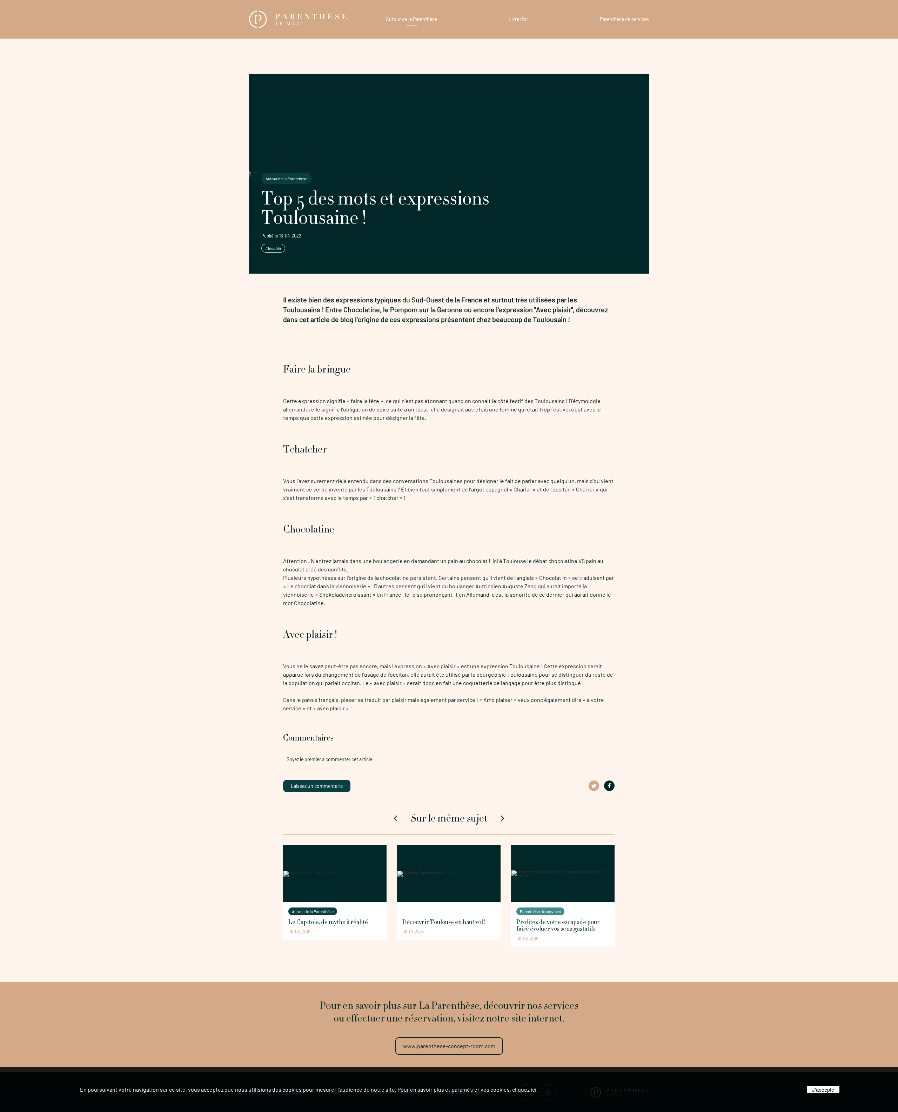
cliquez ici (524, 1089)
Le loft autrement (421, 911)
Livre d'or (518, 19)
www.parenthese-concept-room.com (449, 1046)
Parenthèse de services (624, 19)
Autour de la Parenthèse (411, 19)
